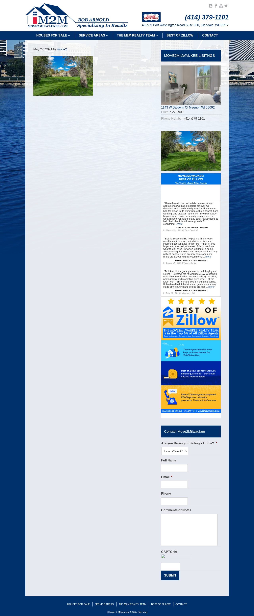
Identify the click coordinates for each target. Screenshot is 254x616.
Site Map (142, 612)
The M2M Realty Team (132, 604)
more (180, 224)
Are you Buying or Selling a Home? (189, 443)
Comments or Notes (176, 510)
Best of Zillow (160, 604)
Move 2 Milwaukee (77, 15)
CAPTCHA (169, 552)
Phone (166, 493)
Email (166, 477)
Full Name (168, 460)
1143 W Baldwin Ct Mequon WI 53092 (188, 107)
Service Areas (104, 604)
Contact (181, 604)
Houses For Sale (78, 604)
